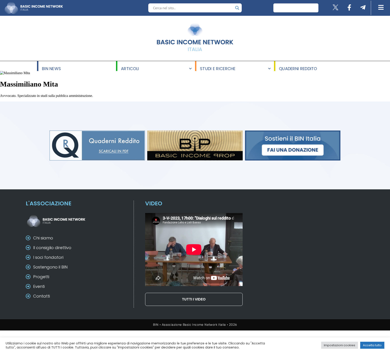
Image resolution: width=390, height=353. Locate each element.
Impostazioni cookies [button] (339, 345)
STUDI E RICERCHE (218, 68)
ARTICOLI (130, 68)
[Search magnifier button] (237, 8)
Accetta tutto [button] (372, 345)
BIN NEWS (51, 68)
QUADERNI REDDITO (298, 68)
